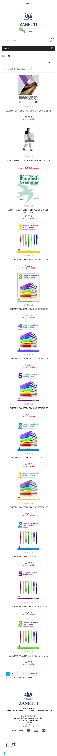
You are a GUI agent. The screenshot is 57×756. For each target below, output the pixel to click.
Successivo (33, 674)
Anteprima (21, 105)
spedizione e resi (28, 726)
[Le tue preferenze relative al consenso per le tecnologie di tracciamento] (4, 753)
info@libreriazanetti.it (32, 718)
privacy (28, 724)
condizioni (28, 722)
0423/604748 (29, 716)
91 (24, 674)
